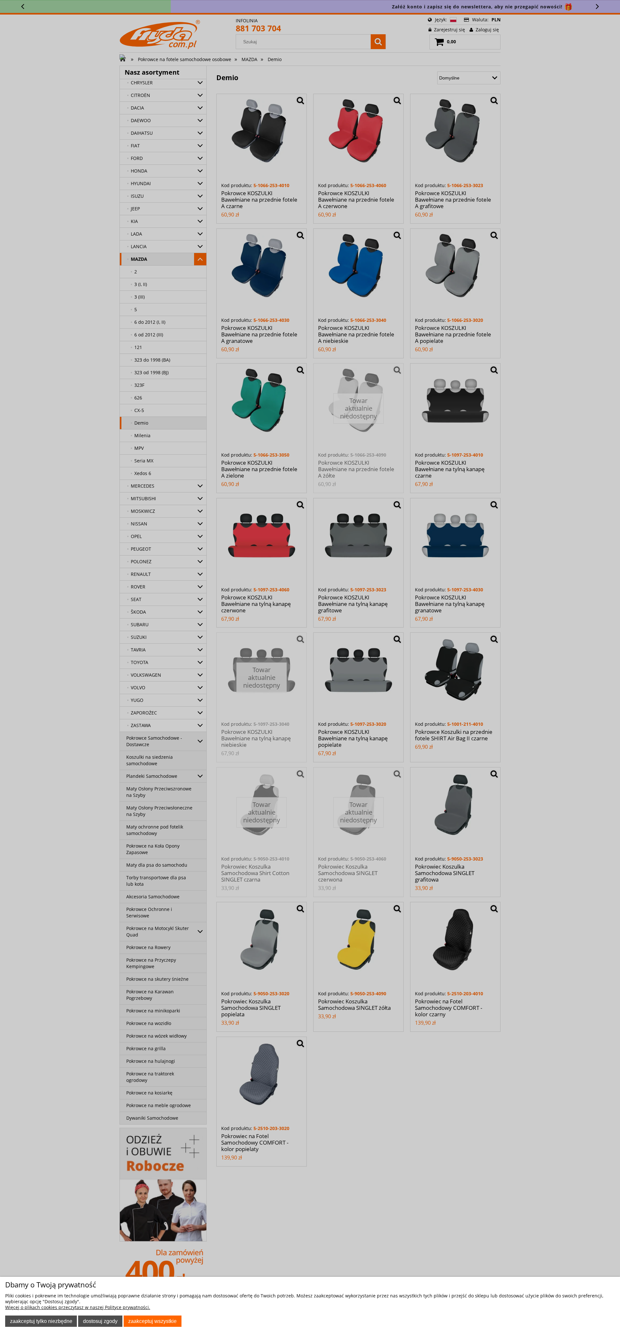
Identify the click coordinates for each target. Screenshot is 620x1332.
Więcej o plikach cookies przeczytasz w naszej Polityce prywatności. (77, 1307)
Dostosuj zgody (100, 1321)
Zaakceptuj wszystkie (152, 1321)
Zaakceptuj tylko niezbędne (41, 1321)
